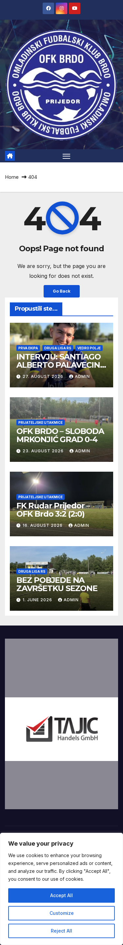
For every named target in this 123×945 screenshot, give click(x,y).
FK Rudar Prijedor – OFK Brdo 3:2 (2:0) (53, 510)
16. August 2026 (43, 525)
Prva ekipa (28, 348)
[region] (61, 889)
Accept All (61, 895)
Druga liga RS (57, 348)
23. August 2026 (44, 450)
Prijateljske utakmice (40, 422)
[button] (61, 724)
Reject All (61, 931)
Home (12, 177)
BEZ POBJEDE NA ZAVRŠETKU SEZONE (56, 584)
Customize (62, 913)
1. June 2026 (38, 599)
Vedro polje (89, 348)
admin (82, 376)
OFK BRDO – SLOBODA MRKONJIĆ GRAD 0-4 (60, 435)
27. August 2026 (44, 376)
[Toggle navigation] (66, 155)
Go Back (62, 291)
